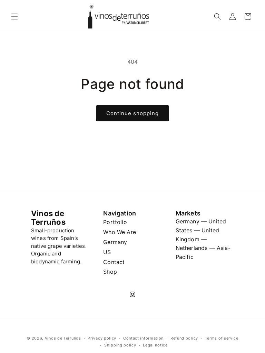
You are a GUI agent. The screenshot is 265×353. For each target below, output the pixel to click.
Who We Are (119, 232)
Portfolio (115, 222)
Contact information (143, 338)
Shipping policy (120, 345)
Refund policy (184, 338)
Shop (110, 271)
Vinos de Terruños (63, 338)
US (107, 252)
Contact (114, 262)
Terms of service (221, 338)
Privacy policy (102, 338)
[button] (14, 16)
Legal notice (155, 345)
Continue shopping (132, 113)
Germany (115, 242)
